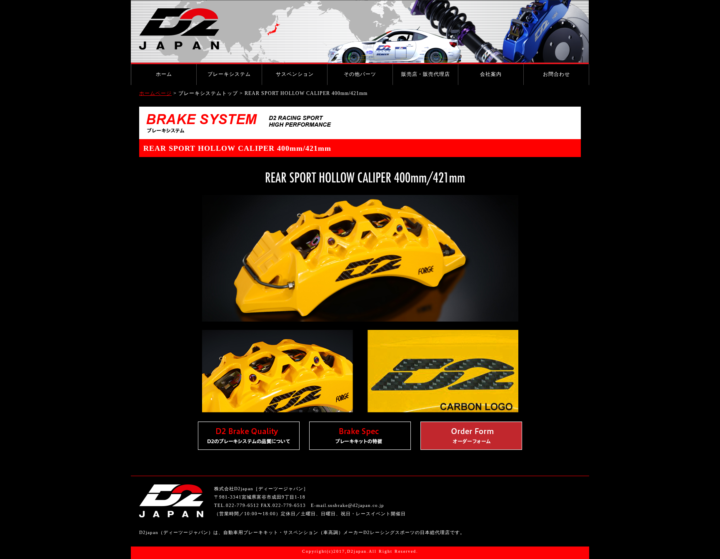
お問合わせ (556, 74)
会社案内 (491, 74)
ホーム (164, 74)
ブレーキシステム (229, 74)
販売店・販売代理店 (425, 74)
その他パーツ (360, 74)
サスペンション (295, 74)
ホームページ (155, 93)
